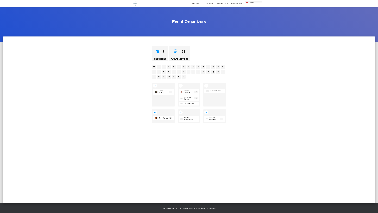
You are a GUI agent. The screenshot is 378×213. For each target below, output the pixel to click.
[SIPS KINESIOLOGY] (135, 3)
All (154, 67)
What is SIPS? (196, 3)
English (251, 2)
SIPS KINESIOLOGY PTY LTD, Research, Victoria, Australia (181, 208)
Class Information (222, 3)
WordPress (212, 208)
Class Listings (208, 3)
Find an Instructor (237, 3)
